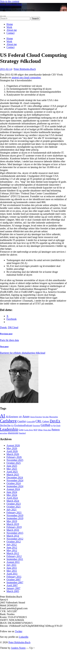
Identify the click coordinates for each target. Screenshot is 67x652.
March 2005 (13, 591)
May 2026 (12, 448)
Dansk (3, 327)
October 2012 (14, 541)
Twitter (18, 631)
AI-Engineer (12, 416)
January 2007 (13, 588)
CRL (38, 421)
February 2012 (14, 556)
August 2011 (13, 562)
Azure (26, 416)
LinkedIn (23, 636)
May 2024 (12, 495)
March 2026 (13, 454)
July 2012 (12, 544)
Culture (45, 421)
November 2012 (15, 538)
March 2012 (13, 553)
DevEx (55, 421)
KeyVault (56, 425)
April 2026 (12, 451)
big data (46, 417)
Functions (36, 425)
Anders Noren (18, 647)
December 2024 (15, 477)
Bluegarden (53, 417)
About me (12, 30)
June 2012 (12, 547)
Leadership (9, 429)
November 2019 (15, 515)
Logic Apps (28, 430)
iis (52, 425)
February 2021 (14, 512)
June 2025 (12, 465)
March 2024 (13, 500)
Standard (22, 433)
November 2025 (15, 460)
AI (2, 415)
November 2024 (15, 480)
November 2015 (15, 533)
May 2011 (12, 570)
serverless (3, 433)
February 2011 (14, 576)
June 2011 (12, 567)
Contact (10, 33)
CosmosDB (31, 422)
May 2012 (12, 550)
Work (9, 27)
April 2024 (12, 498)
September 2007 (15, 582)
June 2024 (12, 492)
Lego (21, 430)
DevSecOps (5, 425)
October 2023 (14, 503)
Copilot (21, 421)
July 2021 (12, 509)
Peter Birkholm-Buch (11, 4)
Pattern (56, 429)
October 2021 (14, 506)
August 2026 (13, 445)
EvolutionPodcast (23, 425)
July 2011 (11, 565)
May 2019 (12, 521)
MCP (35, 430)
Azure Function (36, 417)
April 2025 (12, 471)
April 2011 (12, 573)
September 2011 (15, 559)
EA (12, 425)
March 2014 (13, 535)
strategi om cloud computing (26, 77)
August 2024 (13, 489)
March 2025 (13, 474)
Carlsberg (8, 420)
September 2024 (15, 486)
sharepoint (13, 432)
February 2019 (14, 527)
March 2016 (13, 530)
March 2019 (13, 524)
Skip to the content (9, 1)
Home (10, 24)
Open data (47, 430)
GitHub (45, 425)
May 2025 (12, 468)
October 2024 (14, 483)
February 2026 (14, 457)
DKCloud (13, 327)
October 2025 (14, 463)
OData (40, 430)
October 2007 (14, 579)
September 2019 (15, 518)
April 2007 (12, 585)
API (20, 417)
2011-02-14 (6, 69)
